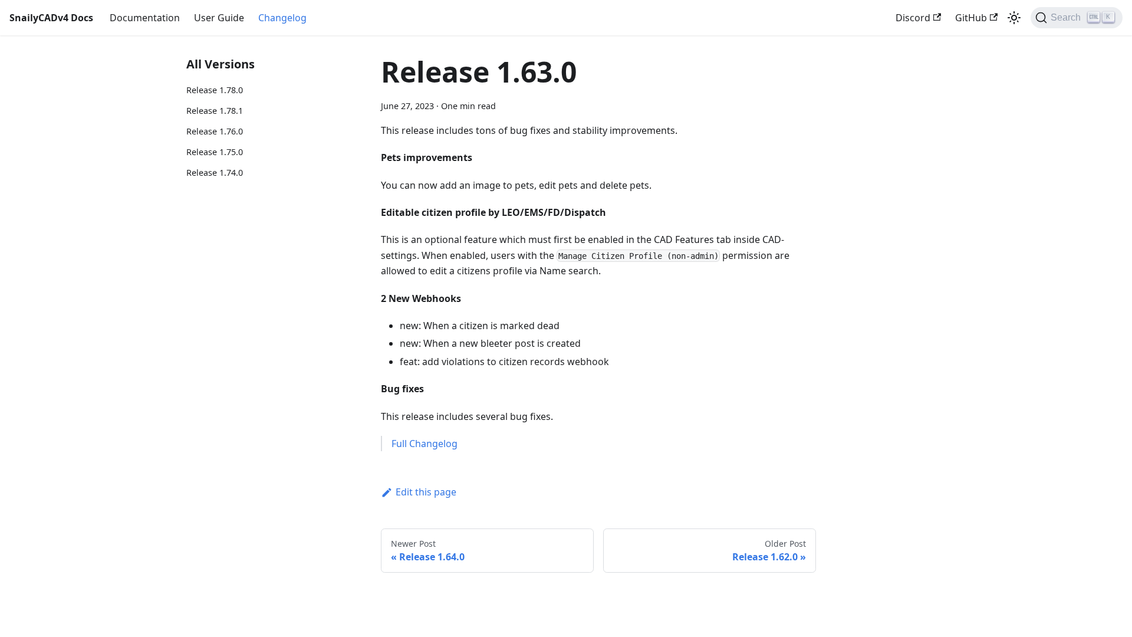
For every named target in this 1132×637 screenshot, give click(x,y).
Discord (913, 17)
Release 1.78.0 (214, 90)
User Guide (219, 17)
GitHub (971, 17)
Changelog (282, 17)
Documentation (145, 17)
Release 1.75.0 (214, 151)
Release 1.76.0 (214, 131)
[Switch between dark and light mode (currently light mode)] (1014, 17)
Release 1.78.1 (214, 110)
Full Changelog (424, 443)
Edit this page (426, 491)
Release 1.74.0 (214, 172)
